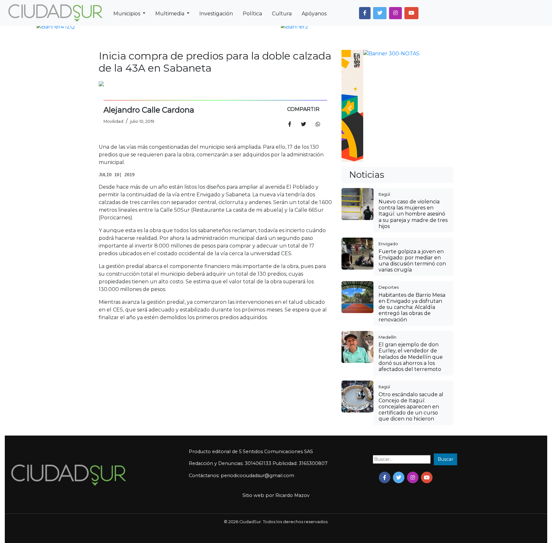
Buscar (445, 355)
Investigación (216, 14)
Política (252, 14)
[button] (365, 13)
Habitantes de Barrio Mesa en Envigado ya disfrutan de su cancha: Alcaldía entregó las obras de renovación (412, 203)
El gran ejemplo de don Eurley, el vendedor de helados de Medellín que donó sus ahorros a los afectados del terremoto (411, 252)
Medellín (387, 232)
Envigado (388, 139)
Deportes (389, 182)
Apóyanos (314, 14)
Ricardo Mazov (292, 391)
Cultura (282, 14)
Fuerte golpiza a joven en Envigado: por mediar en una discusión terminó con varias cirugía (412, 156)
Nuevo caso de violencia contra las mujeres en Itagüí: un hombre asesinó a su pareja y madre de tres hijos (413, 109)
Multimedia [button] (170, 14)
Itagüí (384, 89)
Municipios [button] (127, 14)
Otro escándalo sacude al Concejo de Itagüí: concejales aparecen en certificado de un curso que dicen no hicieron (411, 302)
